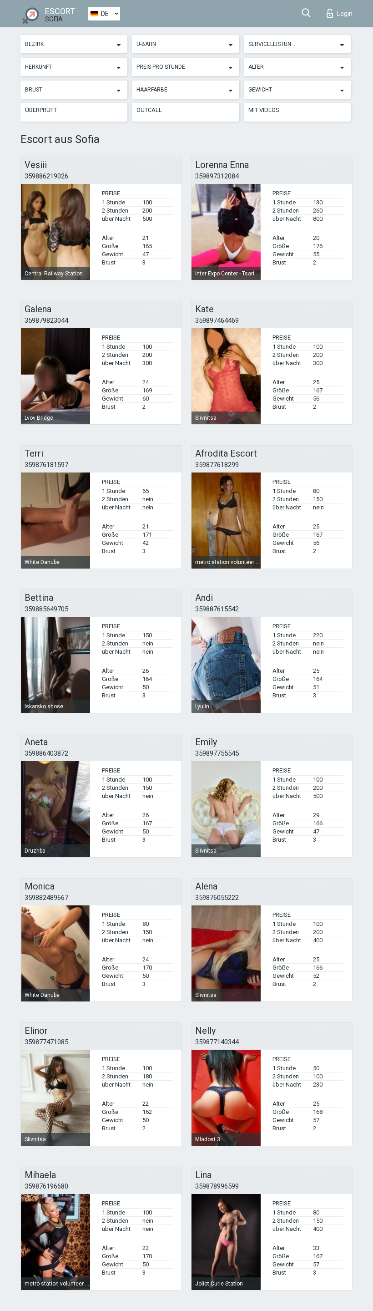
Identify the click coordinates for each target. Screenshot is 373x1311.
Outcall (149, 110)
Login (345, 13)
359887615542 (217, 609)
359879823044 (46, 320)
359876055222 (217, 898)
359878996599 (217, 1186)
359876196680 (46, 1186)
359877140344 (217, 1042)
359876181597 (46, 465)
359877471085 (46, 1042)
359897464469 (217, 320)
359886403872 (46, 753)
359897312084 (217, 176)
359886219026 (46, 176)
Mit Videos (263, 110)
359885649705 (46, 609)
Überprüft (41, 110)
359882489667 (46, 898)
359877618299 (217, 465)
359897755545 (217, 753)
